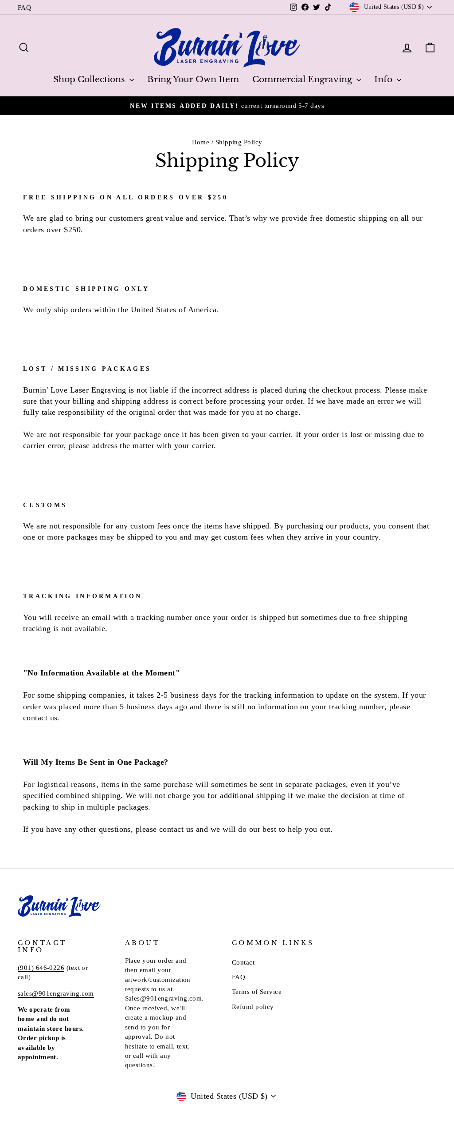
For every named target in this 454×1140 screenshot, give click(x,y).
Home (201, 142)
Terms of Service (257, 991)
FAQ (24, 7)
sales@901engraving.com (56, 993)
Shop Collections (90, 79)
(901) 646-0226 (41, 967)
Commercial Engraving (303, 79)
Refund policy (253, 1006)
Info (384, 79)
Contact (243, 962)
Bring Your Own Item (193, 79)
